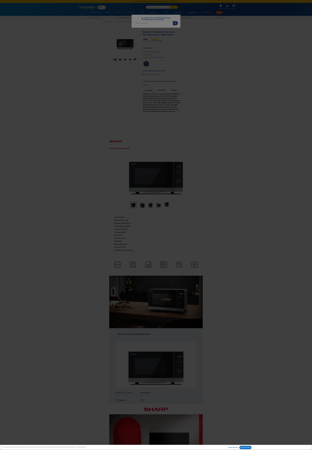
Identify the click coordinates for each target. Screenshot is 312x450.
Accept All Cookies (245, 447)
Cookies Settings (233, 447)
